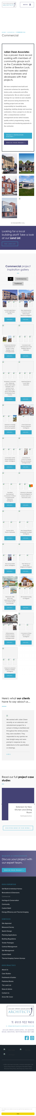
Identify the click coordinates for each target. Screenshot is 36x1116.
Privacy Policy (13, 1068)
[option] (18, 735)
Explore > (10, 319)
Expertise (11, 32)
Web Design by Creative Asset (24, 1068)
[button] (18, 136)
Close (18, 1113)
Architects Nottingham (25, 1064)
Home (4, 32)
